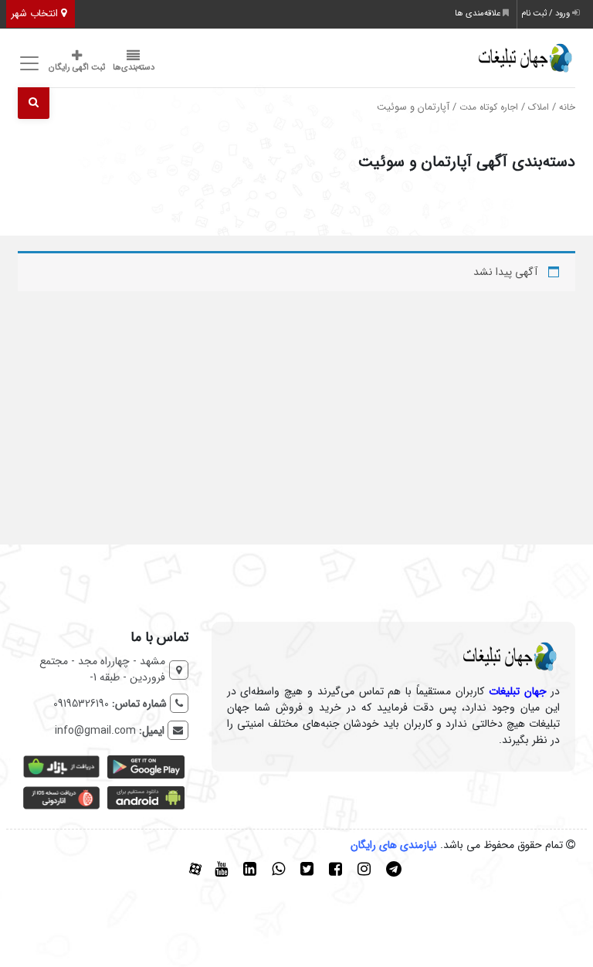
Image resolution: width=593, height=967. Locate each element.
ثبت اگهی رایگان (77, 67)
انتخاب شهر (36, 13)
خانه (567, 107)
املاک (538, 107)
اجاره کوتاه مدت (488, 107)
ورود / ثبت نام (546, 13)
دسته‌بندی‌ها (133, 67)
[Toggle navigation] (27, 63)
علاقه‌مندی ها (479, 13)
